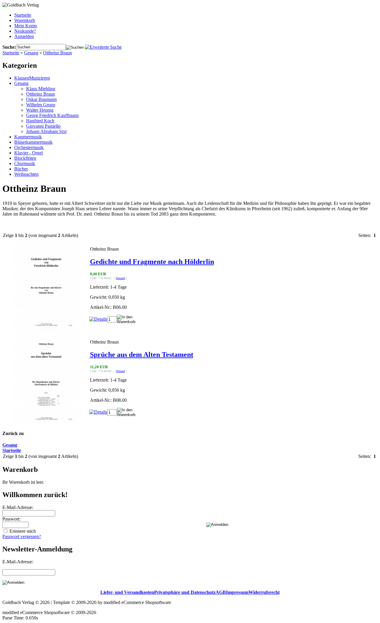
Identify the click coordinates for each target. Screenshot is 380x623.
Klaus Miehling (40, 88)
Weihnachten (26, 174)
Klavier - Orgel (28, 152)
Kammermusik (28, 136)
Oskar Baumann (41, 99)
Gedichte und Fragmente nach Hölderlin (152, 261)
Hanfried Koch (40, 120)
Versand (120, 278)
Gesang (31, 52)
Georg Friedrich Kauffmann (52, 115)
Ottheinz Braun (57, 52)
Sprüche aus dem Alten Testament (141, 354)
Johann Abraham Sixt (46, 131)
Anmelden (24, 36)
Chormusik (24, 163)
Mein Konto (25, 25)
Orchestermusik (29, 147)
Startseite (22, 15)
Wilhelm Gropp (40, 104)
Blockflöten (25, 158)
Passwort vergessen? (21, 536)
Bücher (21, 168)
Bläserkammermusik (33, 142)
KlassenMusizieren (32, 77)
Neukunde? (25, 31)
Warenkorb (24, 20)
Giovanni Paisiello (43, 126)
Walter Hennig (39, 110)
